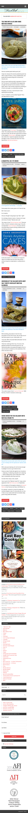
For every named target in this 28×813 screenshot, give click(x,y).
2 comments (22, 26)
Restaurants (18, 511)
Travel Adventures (7, 677)
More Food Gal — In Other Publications (12, 661)
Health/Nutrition (7, 658)
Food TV (5, 647)
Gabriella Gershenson (12, 140)
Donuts (4, 642)
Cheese (4, 633)
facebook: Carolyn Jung (8, 708)
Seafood (5, 672)
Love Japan (13, 130)
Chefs (11, 154)
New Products (6, 664)
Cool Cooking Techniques (9, 638)
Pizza (4, 666)
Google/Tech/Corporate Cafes (10, 655)
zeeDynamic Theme (22, 811)
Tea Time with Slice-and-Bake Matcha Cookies (11, 23)
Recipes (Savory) (7, 667)
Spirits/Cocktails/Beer (8, 674)
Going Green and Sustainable (9, 653)
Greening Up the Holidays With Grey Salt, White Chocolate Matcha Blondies (14, 283)
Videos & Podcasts (7, 678)
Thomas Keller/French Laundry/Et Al (11, 675)
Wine (4, 680)
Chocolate (14, 406)
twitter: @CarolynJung (8, 704)
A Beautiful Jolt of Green (10, 161)
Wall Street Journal (13, 482)
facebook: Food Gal (7, 710)
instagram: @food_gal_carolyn (10, 705)
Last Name (4, 727)
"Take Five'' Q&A (7, 627)
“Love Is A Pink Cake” (19, 391)
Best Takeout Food (7, 631)
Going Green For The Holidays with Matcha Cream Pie (13, 417)
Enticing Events (6, 644)
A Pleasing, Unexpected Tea (13, 600)
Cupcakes (5, 639)
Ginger (4, 652)
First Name (4, 722)
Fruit (4, 649)
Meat (4, 660)
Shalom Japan (12, 135)
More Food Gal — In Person (9, 663)
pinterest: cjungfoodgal (8, 707)
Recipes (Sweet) (11, 156)
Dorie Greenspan (12, 225)
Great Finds (5, 656)
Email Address (5, 717)
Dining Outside (6, 641)
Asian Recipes (5, 154)
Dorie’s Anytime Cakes (16, 222)
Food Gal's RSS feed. (8, 744)
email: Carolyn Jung (7, 702)
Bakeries (4, 406)
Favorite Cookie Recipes (19, 154)
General (4, 156)
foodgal (16, 26)
